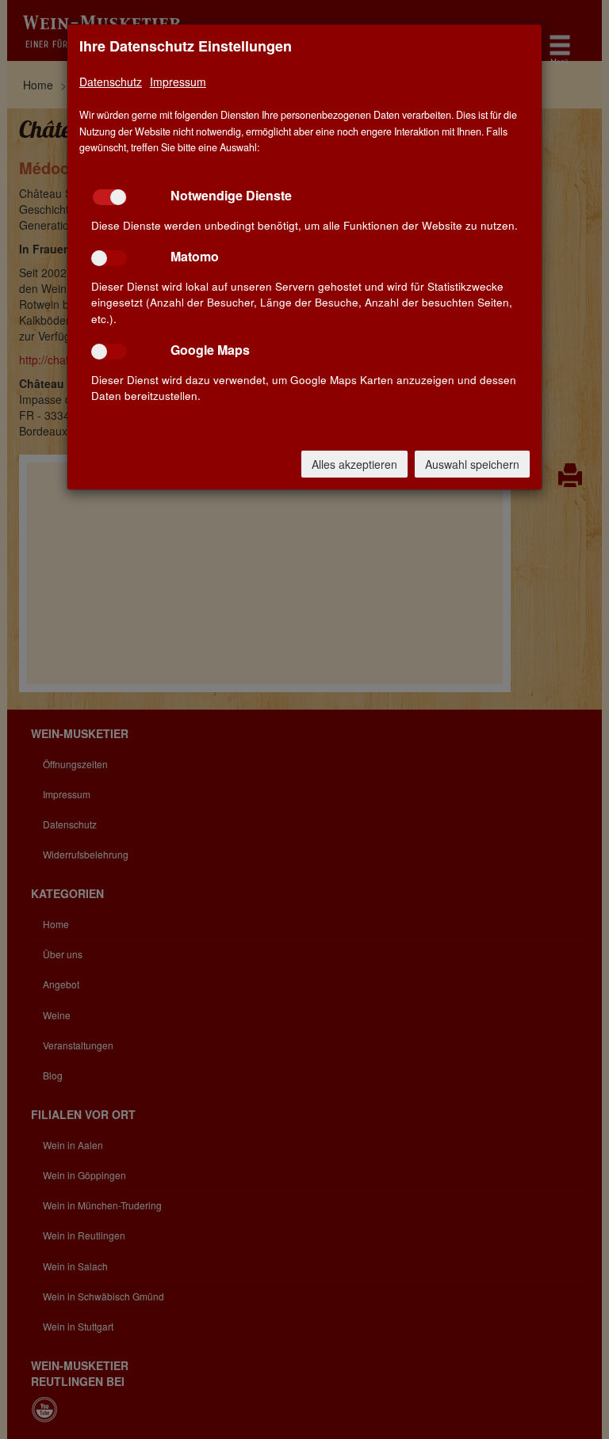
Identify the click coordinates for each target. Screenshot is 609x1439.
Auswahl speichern (472, 464)
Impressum (178, 81)
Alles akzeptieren (354, 464)
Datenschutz (110, 81)
